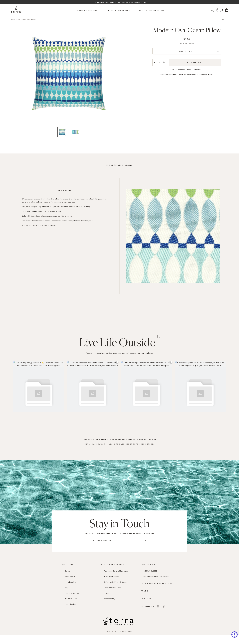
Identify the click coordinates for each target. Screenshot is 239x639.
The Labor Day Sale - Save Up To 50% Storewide (119, 2)
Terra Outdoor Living (123, 631)
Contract (147, 599)
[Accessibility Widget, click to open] (234, 634)
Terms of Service (72, 593)
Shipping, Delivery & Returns (116, 582)
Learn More (197, 69)
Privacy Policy (71, 599)
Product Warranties (112, 588)
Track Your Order (111, 576)
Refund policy (70, 604)
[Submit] (144, 540)
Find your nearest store (156, 583)
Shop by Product (88, 10)
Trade (144, 591)
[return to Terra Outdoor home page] (16, 10)
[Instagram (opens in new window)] (158, 606)
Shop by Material (119, 10)
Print (223, 19)
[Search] (212, 10)
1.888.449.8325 (150, 571)
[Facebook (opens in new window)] (164, 606)
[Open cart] (226, 10)
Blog (66, 588)
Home (13, 19)
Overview (64, 190)
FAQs (106, 593)
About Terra (70, 576)
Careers (68, 571)
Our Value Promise (187, 43)
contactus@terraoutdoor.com (156, 576)
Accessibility (109, 599)
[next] (124, 78)
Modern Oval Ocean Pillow (26, 19)
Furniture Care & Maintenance (117, 571)
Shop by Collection (151, 10)
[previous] (13, 78)
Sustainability (70, 582)
